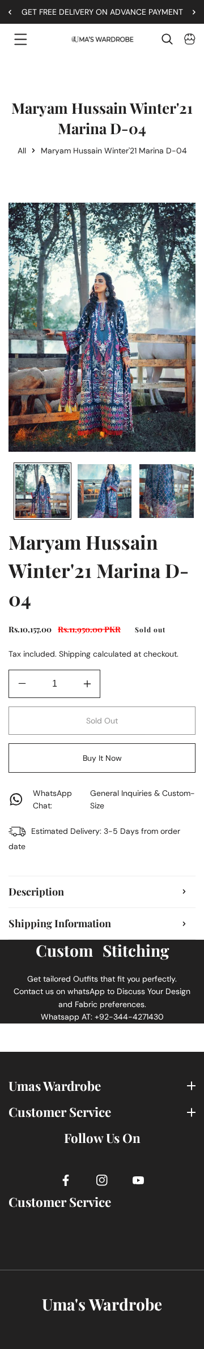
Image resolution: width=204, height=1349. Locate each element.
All (22, 150)
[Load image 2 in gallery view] (104, 491)
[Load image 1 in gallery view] (42, 491)
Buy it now (102, 758)
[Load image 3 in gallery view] (166, 491)
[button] (190, 12)
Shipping (75, 654)
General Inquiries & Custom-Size (114, 799)
